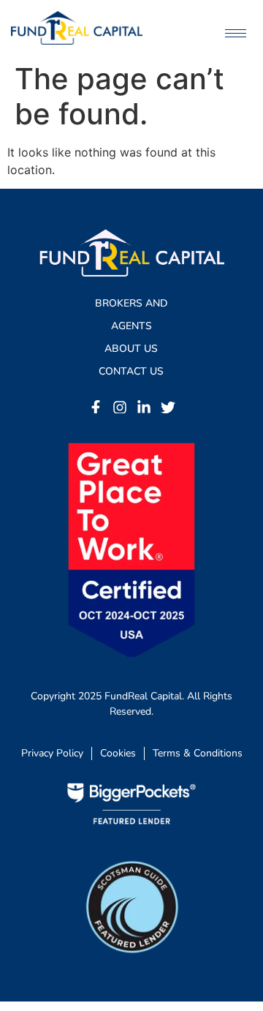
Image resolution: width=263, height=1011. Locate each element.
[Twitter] (168, 407)
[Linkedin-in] (144, 407)
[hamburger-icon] (235, 33)
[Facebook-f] (95, 407)
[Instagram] (120, 407)
